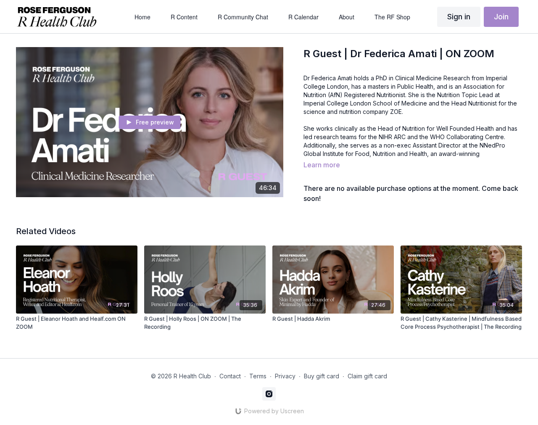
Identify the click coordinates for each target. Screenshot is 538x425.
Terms (257, 376)
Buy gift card (321, 376)
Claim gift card (367, 376)
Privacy (285, 376)
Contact (230, 376)
